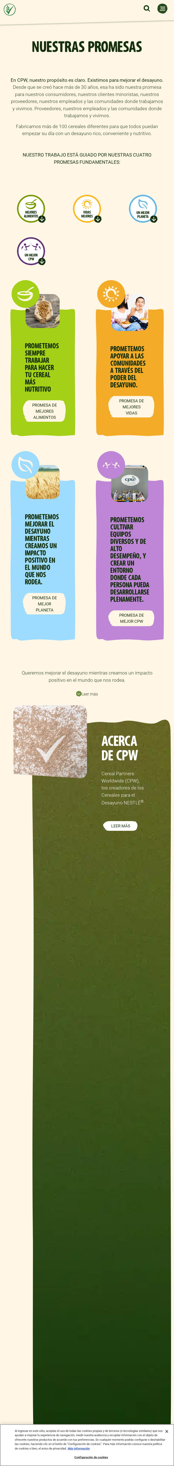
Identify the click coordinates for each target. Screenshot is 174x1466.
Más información (79, 1448)
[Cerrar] (167, 1431)
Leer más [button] (90, 694)
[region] (87, 1445)
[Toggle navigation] (162, 9)
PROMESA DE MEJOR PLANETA (44, 603)
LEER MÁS (120, 826)
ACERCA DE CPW (120, 748)
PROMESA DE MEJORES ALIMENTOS (44, 411)
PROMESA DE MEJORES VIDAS (131, 406)
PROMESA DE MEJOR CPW (131, 618)
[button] (146, 8)
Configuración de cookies (91, 1457)
